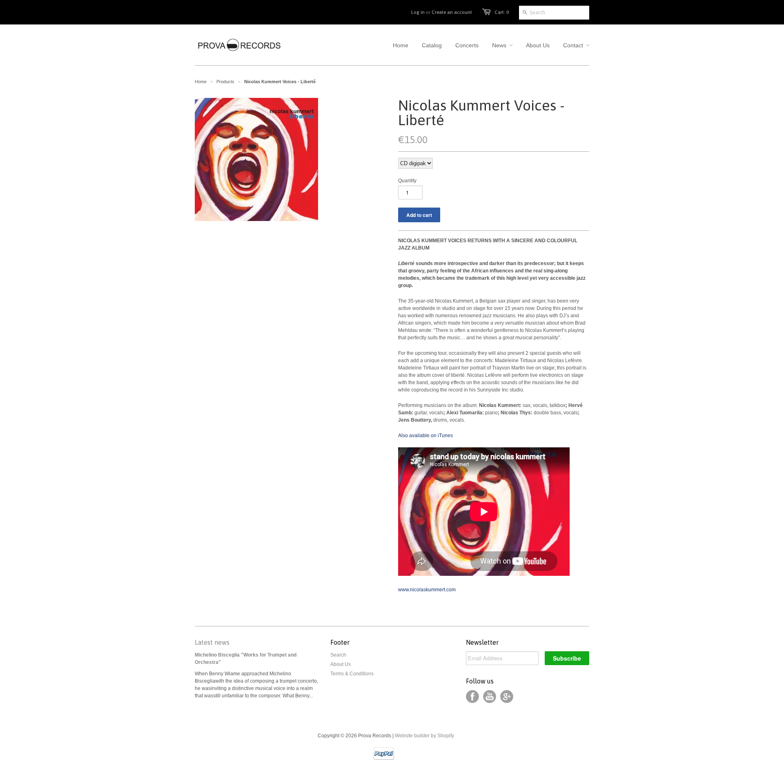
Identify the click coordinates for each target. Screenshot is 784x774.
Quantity (407, 181)
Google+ (506, 696)
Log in (418, 12)
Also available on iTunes (425, 435)
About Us (340, 664)
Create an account (452, 12)
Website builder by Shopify (424, 736)
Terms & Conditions (352, 674)
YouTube (489, 696)
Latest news (212, 642)
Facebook (472, 696)
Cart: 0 (501, 12)
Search (338, 655)
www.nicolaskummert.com (427, 590)
